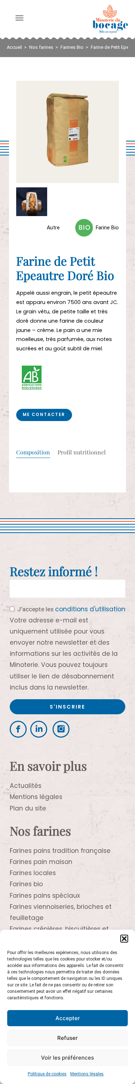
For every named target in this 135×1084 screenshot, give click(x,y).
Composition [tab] (33, 452)
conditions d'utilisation (90, 609)
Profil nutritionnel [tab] (82, 452)
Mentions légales (87, 1073)
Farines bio (26, 884)
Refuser (67, 1037)
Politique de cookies (47, 1073)
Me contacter (44, 414)
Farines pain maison (41, 862)
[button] (124, 938)
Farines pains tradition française (60, 850)
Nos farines (41, 47)
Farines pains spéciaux (45, 895)
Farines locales (33, 873)
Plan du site (28, 808)
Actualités (25, 785)
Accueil (14, 47)
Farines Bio (72, 47)
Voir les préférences (67, 1057)
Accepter (67, 1018)
